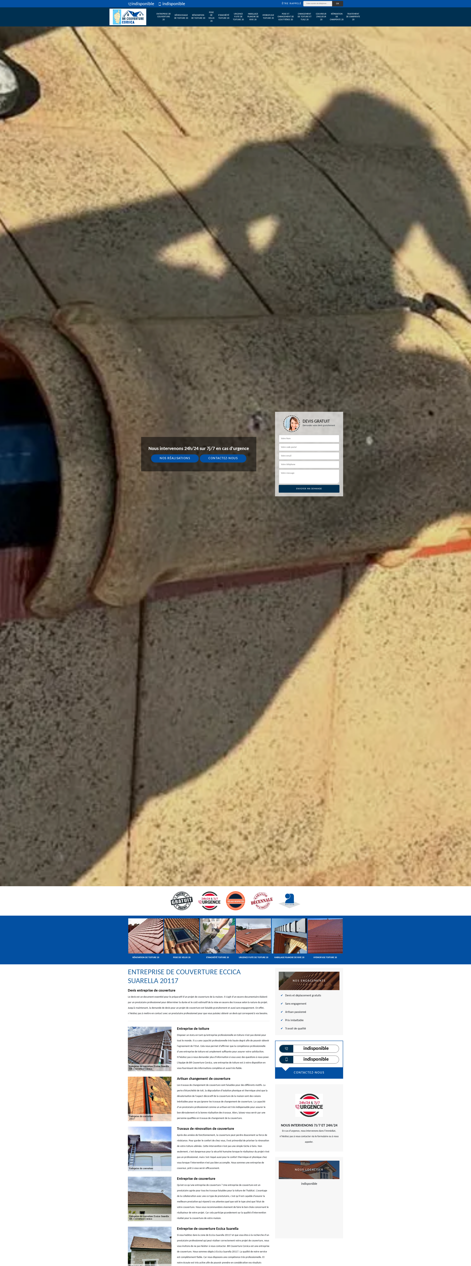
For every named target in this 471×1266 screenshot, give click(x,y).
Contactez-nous (223, 458)
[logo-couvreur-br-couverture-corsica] (127, 16)
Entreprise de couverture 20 (164, 17)
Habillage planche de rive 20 (253, 17)
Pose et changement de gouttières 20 (286, 17)
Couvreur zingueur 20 (321, 17)
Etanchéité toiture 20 (223, 16)
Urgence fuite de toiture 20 (238, 17)
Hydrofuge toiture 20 (268, 16)
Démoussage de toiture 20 (181, 16)
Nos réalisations (175, 458)
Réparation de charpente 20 (336, 17)
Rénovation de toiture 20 (198, 16)
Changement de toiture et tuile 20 (304, 17)
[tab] (235, 506)
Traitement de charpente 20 (353, 17)
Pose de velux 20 (211, 16)
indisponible (143, 4)
